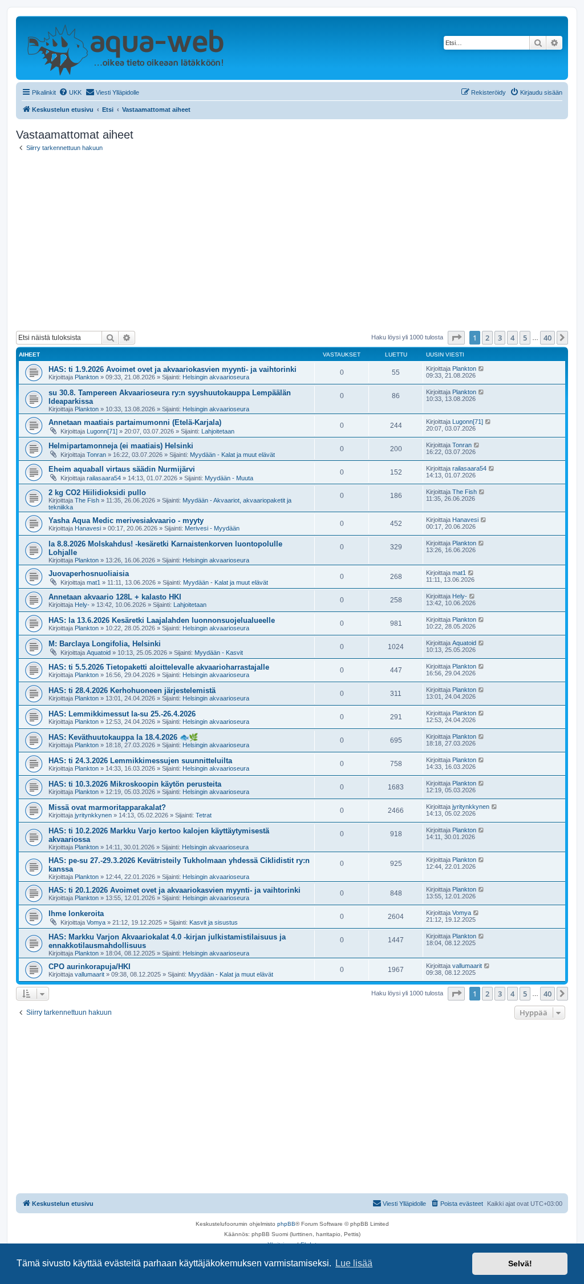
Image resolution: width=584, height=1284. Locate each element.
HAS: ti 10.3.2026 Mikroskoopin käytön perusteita (134, 784)
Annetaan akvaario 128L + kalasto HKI (114, 597)
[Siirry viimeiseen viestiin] (481, 368)
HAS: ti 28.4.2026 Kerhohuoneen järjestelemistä (132, 690)
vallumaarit (89, 974)
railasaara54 (104, 478)
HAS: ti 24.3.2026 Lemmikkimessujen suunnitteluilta (140, 760)
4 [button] (512, 338)
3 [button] (500, 338)
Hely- (82, 604)
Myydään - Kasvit (218, 652)
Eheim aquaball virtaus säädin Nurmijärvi (121, 469)
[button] (456, 338)
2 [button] (487, 338)
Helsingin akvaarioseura (215, 377)
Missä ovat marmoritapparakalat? (107, 807)
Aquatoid (99, 652)
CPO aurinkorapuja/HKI (89, 966)
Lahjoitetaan (217, 431)
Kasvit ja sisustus (213, 922)
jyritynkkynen (93, 815)
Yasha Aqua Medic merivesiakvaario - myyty (126, 520)
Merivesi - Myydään (212, 528)
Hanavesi (88, 528)
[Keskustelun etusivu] (125, 48)
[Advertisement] (292, 241)
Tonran (96, 454)
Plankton (87, 377)
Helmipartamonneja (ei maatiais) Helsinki (120, 445)
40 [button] (547, 338)
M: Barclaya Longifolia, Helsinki (104, 643)
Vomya (96, 922)
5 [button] (525, 338)
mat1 (93, 582)
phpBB (286, 1224)
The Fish (87, 500)
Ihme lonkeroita (76, 913)
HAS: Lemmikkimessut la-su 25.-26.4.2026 (122, 714)
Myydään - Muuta (229, 478)
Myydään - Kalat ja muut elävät (232, 454)
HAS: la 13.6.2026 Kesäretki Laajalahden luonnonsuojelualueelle (161, 620)
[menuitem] (70, 92)
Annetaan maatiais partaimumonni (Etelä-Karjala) (134, 422)
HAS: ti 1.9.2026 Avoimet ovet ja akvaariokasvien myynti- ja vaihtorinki (172, 369)
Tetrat (204, 815)
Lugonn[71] (102, 431)
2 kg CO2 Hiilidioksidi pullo (97, 492)
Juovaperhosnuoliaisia (88, 573)
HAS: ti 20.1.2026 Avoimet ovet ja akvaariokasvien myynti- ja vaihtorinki (174, 890)
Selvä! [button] (520, 1263)
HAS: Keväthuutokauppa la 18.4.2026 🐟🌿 (123, 737)
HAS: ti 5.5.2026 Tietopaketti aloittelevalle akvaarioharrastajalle (158, 667)
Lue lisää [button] (353, 1263)
